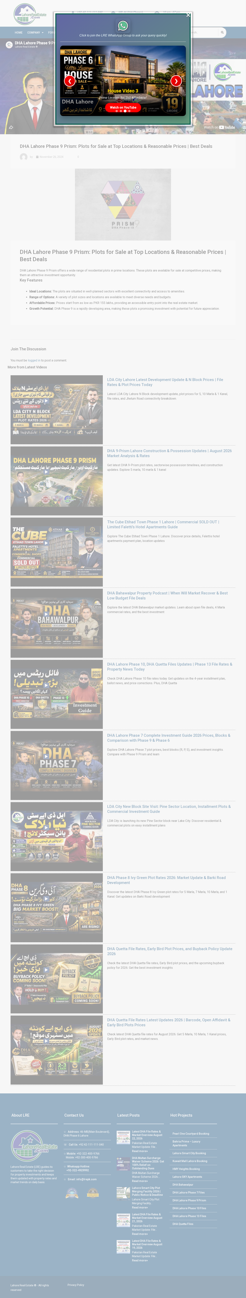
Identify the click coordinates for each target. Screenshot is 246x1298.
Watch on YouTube (123, 107)
